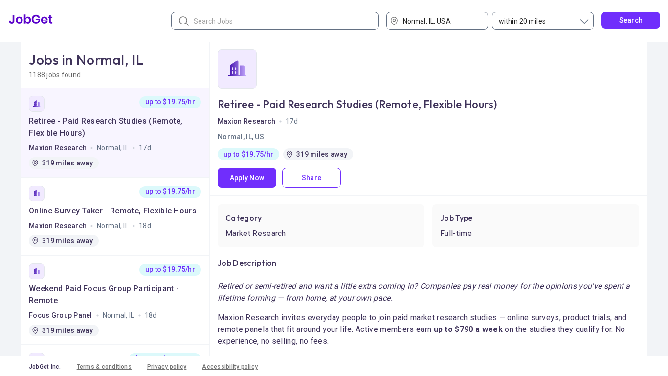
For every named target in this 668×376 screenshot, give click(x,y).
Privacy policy (166, 366)
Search (631, 20)
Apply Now (247, 178)
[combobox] (440, 21)
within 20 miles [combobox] (522, 21)
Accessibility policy (230, 366)
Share (311, 178)
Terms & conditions (104, 366)
